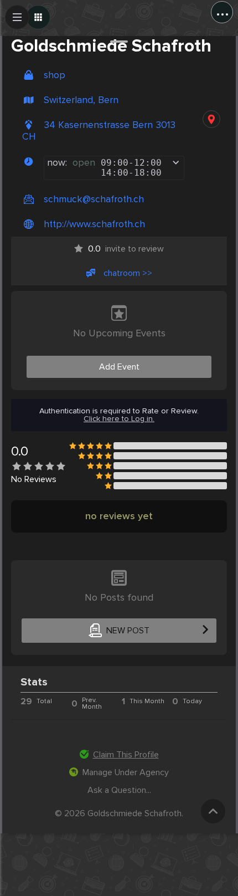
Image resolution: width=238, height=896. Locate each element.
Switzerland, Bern (81, 100)
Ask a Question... (119, 790)
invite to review (126, 248)
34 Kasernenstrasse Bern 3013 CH (98, 130)
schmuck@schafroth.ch (94, 199)
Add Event (119, 366)
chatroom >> (128, 273)
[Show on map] (211, 119)
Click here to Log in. (119, 419)
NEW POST (127, 630)
